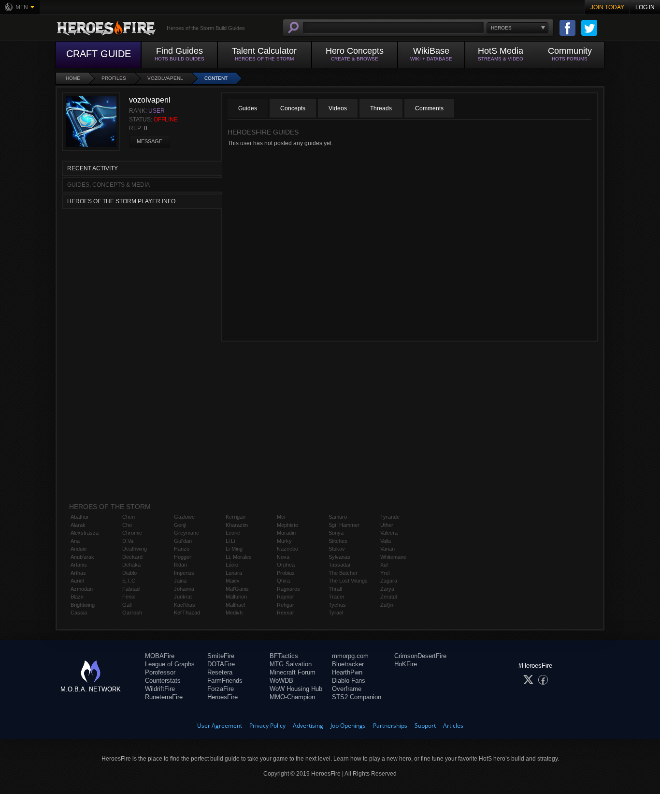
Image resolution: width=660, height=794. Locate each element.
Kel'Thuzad (187, 612)
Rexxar (285, 612)
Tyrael (336, 612)
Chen (128, 517)
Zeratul (388, 596)
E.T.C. (129, 581)
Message (149, 141)
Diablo (129, 573)
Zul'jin (386, 605)
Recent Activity (92, 168)
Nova (283, 557)
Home (73, 78)
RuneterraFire (164, 697)
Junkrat (183, 596)
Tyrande (390, 517)
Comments (429, 108)
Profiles (113, 78)
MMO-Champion (292, 697)
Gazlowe (184, 517)
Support (425, 725)
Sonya (336, 533)
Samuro (338, 517)
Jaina (180, 581)
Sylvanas (339, 557)
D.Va (127, 541)
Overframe (346, 688)
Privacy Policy (267, 725)
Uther (386, 525)
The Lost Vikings (348, 581)
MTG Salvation (291, 664)
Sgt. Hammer (344, 525)
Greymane (186, 533)
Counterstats (163, 680)
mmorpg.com (350, 655)
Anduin (78, 549)
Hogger (182, 557)
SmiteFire (220, 655)
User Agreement (219, 725)
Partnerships (390, 725)
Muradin (286, 533)
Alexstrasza (85, 533)
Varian (387, 549)
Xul (383, 565)
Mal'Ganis (237, 589)
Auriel (77, 581)
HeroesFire (222, 697)
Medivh (234, 612)
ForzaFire (220, 688)
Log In (645, 7)
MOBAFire (159, 655)
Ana (75, 541)
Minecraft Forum (293, 672)
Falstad (131, 589)
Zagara (388, 581)
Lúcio (232, 565)
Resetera (219, 672)
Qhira (283, 581)
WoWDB (281, 680)
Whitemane (393, 557)
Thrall (335, 589)
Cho (127, 525)
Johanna (184, 589)
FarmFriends (225, 680)
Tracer (336, 596)
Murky (284, 541)
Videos (338, 108)
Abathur (80, 517)
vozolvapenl (165, 78)
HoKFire (405, 664)
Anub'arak (82, 557)
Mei (281, 517)
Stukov (337, 549)
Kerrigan (235, 517)
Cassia (79, 612)
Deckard (132, 557)
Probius (286, 573)
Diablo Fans (348, 680)
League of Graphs (170, 664)
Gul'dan (183, 541)
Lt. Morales (239, 557)
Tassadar (340, 565)
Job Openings (348, 725)
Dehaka (131, 565)
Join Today (607, 7)
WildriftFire (160, 688)
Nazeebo (287, 549)
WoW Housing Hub (296, 688)
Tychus (337, 605)
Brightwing (83, 605)
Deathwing (134, 549)
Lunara (234, 573)
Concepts (292, 108)
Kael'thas (184, 605)
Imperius (184, 573)
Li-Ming (234, 549)
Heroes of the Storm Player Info (121, 201)
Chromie (132, 533)
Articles (453, 725)
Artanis (79, 565)
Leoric (233, 533)
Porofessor (160, 672)
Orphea (286, 565)
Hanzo (181, 549)
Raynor (285, 596)
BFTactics (284, 655)
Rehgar (285, 605)
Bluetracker (348, 664)
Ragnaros (288, 589)
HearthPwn (347, 672)
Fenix (128, 596)
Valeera (389, 533)
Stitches (338, 541)
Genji (180, 525)
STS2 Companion (356, 697)
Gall (126, 605)
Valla (385, 541)
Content (216, 78)
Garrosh (132, 612)
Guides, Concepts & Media (108, 184)
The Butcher (343, 573)
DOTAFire (221, 664)
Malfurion (236, 596)
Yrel (384, 573)
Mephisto (287, 525)
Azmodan (82, 589)
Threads (381, 108)
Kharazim (237, 525)
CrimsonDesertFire (420, 655)
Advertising (308, 725)
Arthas (78, 573)
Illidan (180, 565)
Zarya (387, 589)
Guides (247, 108)
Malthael (235, 605)
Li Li (230, 541)
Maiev (233, 581)
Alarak (78, 525)
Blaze (77, 596)
